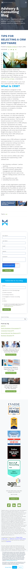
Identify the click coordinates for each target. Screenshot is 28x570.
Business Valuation (7, 335)
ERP (6, 214)
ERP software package (7, 79)
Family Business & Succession (11, 328)
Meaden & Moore (12, 46)
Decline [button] (20, 567)
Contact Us (14, 498)
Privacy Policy (19, 537)
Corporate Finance (7, 330)
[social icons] (9, 505)
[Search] (25, 319)
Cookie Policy (4, 538)
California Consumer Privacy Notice (18, 538)
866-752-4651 (14, 494)
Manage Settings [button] (8, 567)
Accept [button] (14, 567)
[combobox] (14, 319)
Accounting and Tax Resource (10, 333)
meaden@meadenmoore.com (11, 560)
